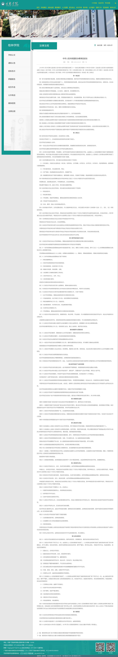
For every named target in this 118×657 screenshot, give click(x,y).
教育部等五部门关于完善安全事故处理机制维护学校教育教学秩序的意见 (62, 633)
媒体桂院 (11, 103)
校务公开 (109, 45)
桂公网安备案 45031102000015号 (54, 656)
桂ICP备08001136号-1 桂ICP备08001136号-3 (72, 656)
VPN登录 (94, 3)
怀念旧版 (107, 3)
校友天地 (101, 3)
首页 (105, 45)
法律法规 (11, 111)
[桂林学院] (10, 3)
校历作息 (11, 87)
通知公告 (11, 63)
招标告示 (11, 71)
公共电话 (11, 95)
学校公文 (11, 55)
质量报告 (11, 79)
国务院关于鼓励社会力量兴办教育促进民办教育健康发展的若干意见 (61, 635)
